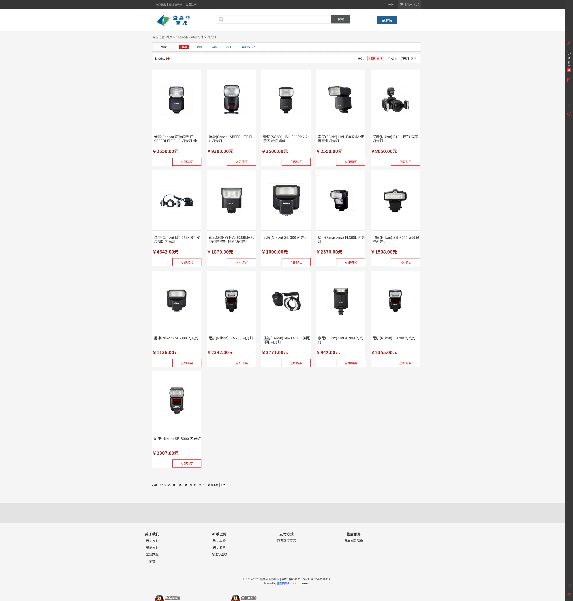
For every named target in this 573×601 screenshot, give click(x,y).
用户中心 (390, 4)
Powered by (280, 583)
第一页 (188, 485)
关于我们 (152, 540)
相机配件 (197, 37)
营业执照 (152, 554)
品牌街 (387, 20)
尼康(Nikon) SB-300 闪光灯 (285, 237)
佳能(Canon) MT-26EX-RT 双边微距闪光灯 (177, 239)
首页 (169, 37)
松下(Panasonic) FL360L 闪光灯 (341, 239)
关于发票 (219, 547)
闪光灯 (211, 37)
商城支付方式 (286, 540)
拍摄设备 (181, 37)
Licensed (303, 583)
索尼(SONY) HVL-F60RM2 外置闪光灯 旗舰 (286, 138)
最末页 (215, 485)
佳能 (214, 47)
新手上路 (219, 540)
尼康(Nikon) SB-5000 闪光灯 (177, 438)
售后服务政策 (353, 540)
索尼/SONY (248, 47)
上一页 (197, 485)
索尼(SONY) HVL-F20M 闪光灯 (340, 340)
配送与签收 (219, 554)
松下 (229, 47)
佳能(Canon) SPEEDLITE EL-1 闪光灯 (231, 138)
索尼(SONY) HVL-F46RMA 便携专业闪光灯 (341, 138)
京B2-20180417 (320, 579)
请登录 (178, 4)
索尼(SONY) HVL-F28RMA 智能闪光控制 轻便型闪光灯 (231, 239)
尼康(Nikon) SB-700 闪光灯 (231, 338)
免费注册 (191, 4)
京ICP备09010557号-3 (295, 579)
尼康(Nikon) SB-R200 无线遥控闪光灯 (395, 239)
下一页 (206, 485)
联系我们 (152, 547)
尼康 (199, 47)
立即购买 (187, 161)
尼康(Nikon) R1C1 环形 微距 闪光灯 (395, 138)
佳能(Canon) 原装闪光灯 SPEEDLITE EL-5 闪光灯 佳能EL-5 (177, 140)
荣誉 (152, 561)
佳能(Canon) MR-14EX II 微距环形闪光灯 (286, 340)
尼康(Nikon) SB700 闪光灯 (394, 338)
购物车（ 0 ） (412, 4)
